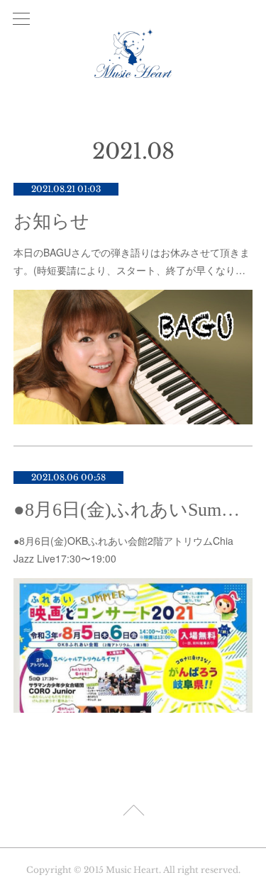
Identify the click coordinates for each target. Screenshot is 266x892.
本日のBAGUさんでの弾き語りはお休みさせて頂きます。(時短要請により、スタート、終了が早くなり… (131, 261)
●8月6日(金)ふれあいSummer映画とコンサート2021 (133, 509)
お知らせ (51, 221)
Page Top (133, 812)
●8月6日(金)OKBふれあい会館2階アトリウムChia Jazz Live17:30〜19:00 (123, 549)
